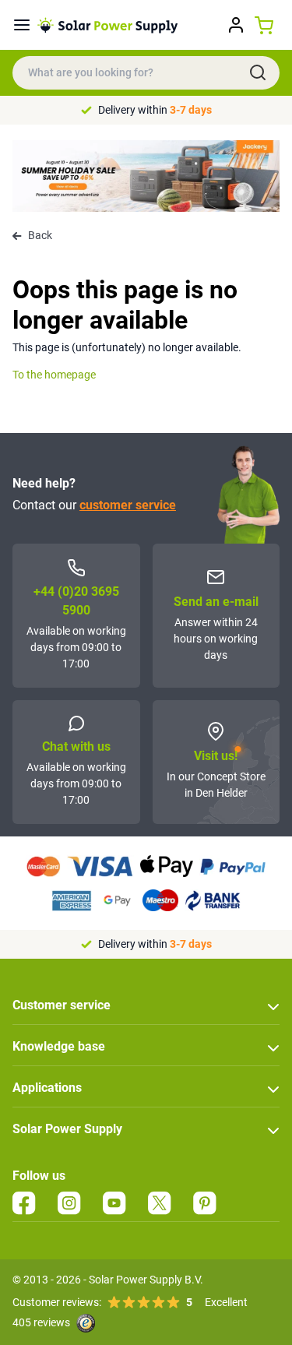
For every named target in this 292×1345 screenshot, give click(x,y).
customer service (127, 505)
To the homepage (54, 374)
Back (40, 235)
